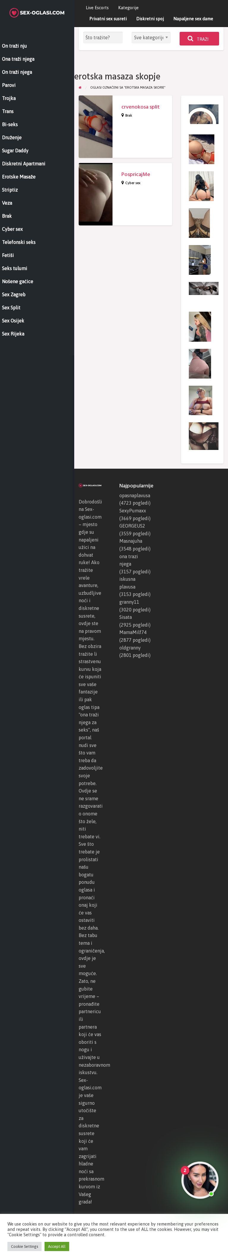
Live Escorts (97, 7)
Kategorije (128, 7)
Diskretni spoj (150, 18)
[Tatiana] (201, 149)
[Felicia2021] (199, 222)
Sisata (125, 617)
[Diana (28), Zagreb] (200, 326)
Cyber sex (132, 183)
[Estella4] (200, 259)
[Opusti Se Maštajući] (201, 186)
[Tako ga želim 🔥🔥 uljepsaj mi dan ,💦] (203, 436)
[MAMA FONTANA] (200, 400)
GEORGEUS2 (132, 525)
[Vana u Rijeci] (203, 288)
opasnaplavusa (134, 495)
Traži (202, 39)
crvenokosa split (140, 107)
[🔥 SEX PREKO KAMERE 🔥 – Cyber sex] (200, 363)
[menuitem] (97, 7)
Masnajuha (130, 541)
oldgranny (130, 647)
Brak (128, 115)
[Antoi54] (203, 114)
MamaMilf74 (133, 632)
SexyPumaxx (132, 510)
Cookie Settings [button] (24, 1246)
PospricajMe (135, 174)
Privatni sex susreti (108, 18)
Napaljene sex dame (193, 18)
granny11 (129, 602)
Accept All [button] (57, 1246)
